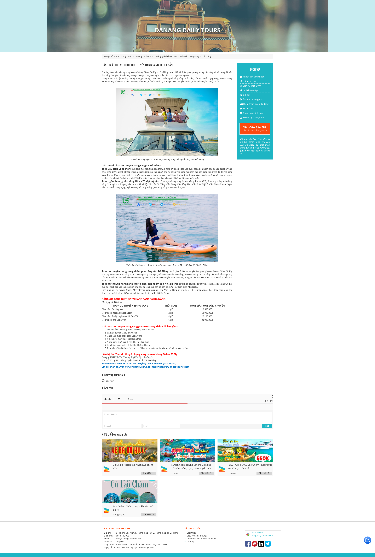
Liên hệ (190, 541)
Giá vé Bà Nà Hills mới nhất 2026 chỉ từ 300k (133, 466)
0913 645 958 (122, 535)
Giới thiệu (191, 532)
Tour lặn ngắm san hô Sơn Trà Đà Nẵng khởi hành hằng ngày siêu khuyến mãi (191, 466)
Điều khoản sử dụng (197, 535)
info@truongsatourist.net (128, 538)
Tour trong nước (124, 56)
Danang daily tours (144, 56)
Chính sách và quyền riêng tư (201, 538)
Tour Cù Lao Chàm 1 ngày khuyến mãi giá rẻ (133, 507)
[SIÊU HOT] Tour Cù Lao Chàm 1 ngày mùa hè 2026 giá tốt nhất (250, 466)
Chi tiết (147, 473)
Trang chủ (108, 56)
